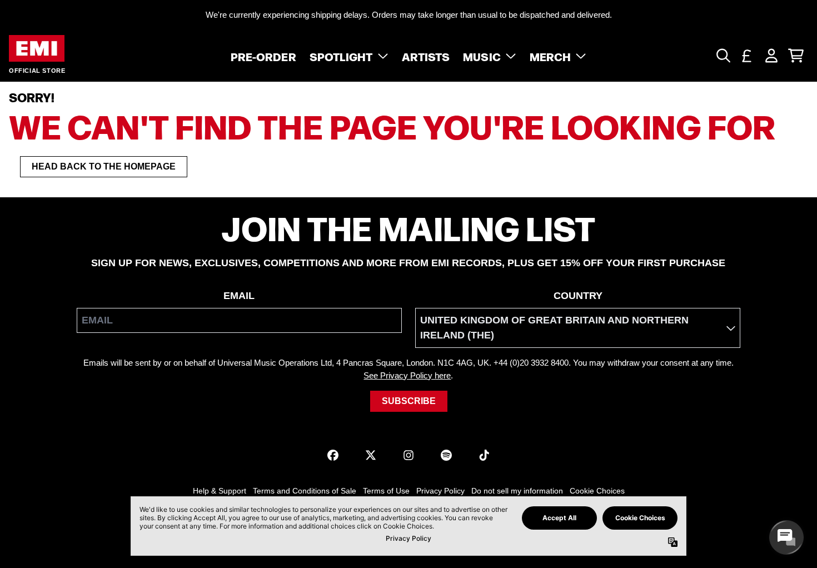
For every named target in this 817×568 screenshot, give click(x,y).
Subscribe (409, 401)
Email (239, 295)
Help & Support (219, 490)
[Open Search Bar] (722, 55)
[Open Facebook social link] (333, 455)
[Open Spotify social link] (446, 455)
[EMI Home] (36, 48)
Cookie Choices (597, 490)
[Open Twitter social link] (370, 455)
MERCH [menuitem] (550, 55)
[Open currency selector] (747, 55)
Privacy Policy (440, 490)
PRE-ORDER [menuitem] (263, 55)
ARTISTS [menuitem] (426, 55)
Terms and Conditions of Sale (304, 490)
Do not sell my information (517, 490)
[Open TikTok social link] (484, 455)
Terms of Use (386, 490)
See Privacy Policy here (407, 375)
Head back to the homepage (104, 166)
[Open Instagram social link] (408, 455)
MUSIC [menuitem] (482, 55)
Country (578, 295)
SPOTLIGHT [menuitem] (341, 55)
